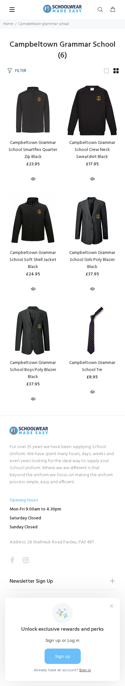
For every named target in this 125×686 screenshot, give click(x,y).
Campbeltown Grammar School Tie (92, 366)
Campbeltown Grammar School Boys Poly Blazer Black (33, 370)
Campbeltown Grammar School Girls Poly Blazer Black (92, 260)
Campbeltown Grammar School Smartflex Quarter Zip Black (33, 150)
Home (8, 24)
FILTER (20, 70)
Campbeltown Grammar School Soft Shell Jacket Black (33, 260)
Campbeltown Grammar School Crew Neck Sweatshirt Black (92, 150)
